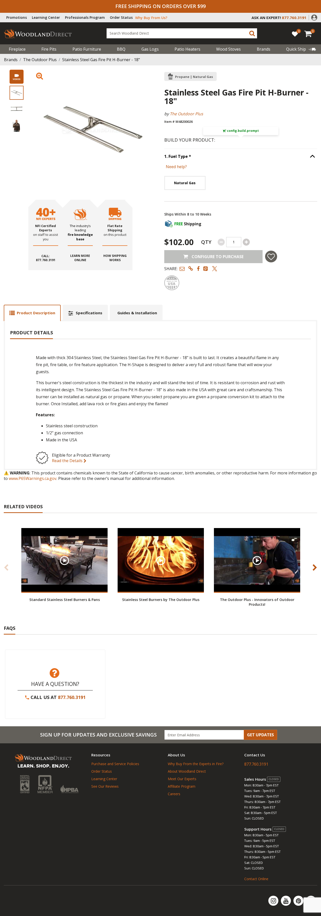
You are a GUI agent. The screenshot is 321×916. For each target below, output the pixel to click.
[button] (314, 17)
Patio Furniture (86, 49)
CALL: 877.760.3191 (45, 258)
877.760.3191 (72, 697)
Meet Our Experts (182, 778)
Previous (6, 567)
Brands (11, 59)
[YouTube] (286, 901)
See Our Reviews (105, 786)
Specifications (89, 312)
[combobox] (182, 33)
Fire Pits (48, 49)
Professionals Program (85, 17)
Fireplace (17, 49)
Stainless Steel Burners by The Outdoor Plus (160, 599)
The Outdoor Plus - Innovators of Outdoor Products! (257, 602)
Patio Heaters (187, 49)
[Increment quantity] (246, 242)
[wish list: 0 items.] (295, 34)
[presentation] (16, 92)
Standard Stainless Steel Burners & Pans (64, 599)
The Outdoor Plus (40, 59)
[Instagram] (274, 901)
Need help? (176, 166)
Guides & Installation (137, 312)
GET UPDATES (260, 735)
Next (314, 567)
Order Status (121, 17)
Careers (174, 793)
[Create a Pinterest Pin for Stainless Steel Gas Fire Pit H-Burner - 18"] (205, 268)
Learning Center (46, 17)
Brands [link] (263, 49)
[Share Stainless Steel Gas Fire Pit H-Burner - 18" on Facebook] (198, 268)
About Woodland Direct (187, 771)
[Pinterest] (299, 901)
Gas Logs (150, 49)
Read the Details (68, 460)
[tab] (32, 313)
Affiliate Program (181, 786)
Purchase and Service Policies (115, 763)
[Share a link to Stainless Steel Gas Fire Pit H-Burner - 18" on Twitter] (214, 268)
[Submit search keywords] (252, 33)
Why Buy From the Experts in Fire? (195, 763)
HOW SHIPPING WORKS (115, 258)
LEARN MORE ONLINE (80, 258)
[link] (301, 49)
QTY (206, 242)
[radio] (185, 183)
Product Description (36, 312)
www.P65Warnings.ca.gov (32, 478)
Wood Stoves (228, 49)
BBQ (121, 49)
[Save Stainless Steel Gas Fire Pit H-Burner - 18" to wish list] (271, 256)
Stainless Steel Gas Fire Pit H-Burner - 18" (101, 59)
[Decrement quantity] (221, 242)
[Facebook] (311, 901)
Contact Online (256, 878)
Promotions (16, 17)
